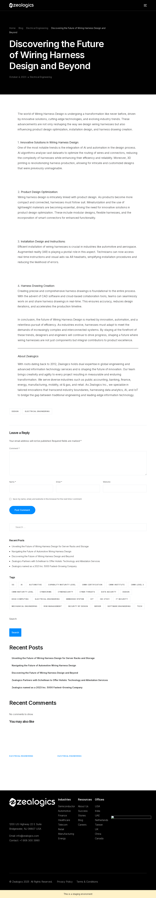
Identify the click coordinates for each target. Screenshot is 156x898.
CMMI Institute (117, 585)
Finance (62, 815)
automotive (35, 585)
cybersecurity (65, 592)
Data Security (108, 592)
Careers (82, 824)
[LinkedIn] (11, 863)
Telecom (62, 824)
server (97, 606)
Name (12, 482)
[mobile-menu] (144, 5)
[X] (16, 863)
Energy (62, 838)
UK (96, 829)
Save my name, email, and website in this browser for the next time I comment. (47, 499)
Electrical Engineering (41, 77)
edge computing (20, 599)
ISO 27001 (105, 599)
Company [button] (6, 13)
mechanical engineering (24, 606)
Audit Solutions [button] (80, 13)
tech (139, 606)
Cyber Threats (87, 592)
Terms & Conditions (87, 881)
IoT (92, 599)
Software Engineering (119, 606)
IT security (122, 599)
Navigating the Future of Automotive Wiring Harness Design (42, 551)
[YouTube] (21, 863)
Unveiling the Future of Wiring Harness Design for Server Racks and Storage (50, 546)
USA (97, 806)
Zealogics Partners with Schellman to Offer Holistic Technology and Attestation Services (56, 561)
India (97, 810)
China (98, 833)
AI (22, 585)
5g (13, 585)
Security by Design (78, 606)
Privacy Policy (65, 881)
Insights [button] (127, 13)
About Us (83, 806)
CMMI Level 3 (137, 585)
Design (15, 411)
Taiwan (99, 824)
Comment (14, 448)
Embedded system (75, 599)
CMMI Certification (92, 585)
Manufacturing (66, 833)
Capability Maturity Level (62, 585)
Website (106, 482)
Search (13, 618)
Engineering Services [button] (28, 13)
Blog (80, 820)
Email (59, 482)
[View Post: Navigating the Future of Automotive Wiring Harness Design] (78, 738)
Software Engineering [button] (56, 13)
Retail (61, 829)
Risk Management (53, 606)
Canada (99, 838)
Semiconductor (66, 806)
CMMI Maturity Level (22, 592)
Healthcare (64, 820)
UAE (97, 815)
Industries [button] (98, 13)
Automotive (64, 810)
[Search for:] (78, 527)
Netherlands (101, 820)
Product (113, 13)
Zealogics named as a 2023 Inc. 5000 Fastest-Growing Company (44, 566)
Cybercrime (45, 592)
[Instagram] (26, 863)
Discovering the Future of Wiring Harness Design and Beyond (43, 556)
